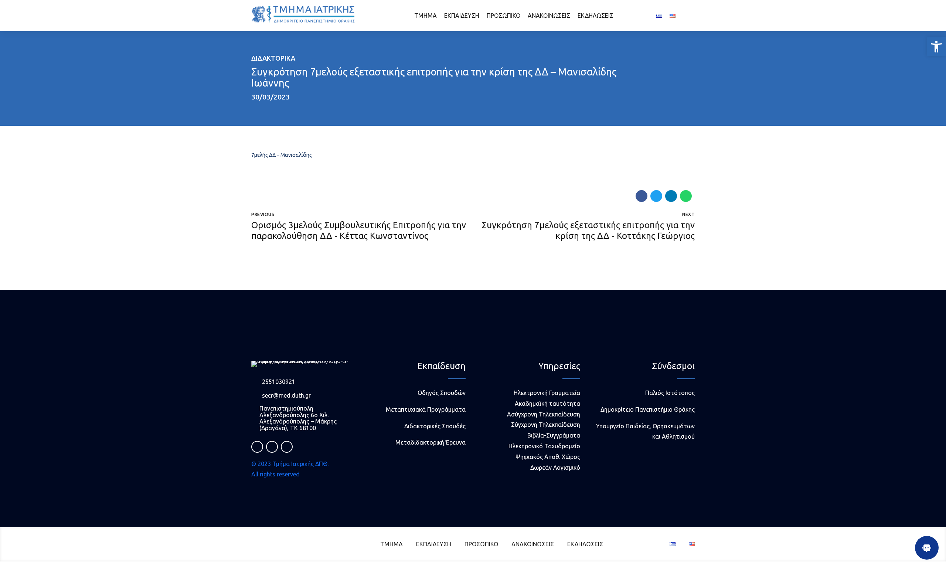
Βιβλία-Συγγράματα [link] (553, 435)
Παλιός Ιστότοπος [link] (670, 392)
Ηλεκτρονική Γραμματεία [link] (547, 392)
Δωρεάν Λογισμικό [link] (555, 467)
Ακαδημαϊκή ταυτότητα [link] (547, 403)
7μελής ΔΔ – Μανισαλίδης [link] (281, 155)
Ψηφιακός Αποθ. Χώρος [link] (547, 456)
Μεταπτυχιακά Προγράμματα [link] (426, 409)
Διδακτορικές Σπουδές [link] (435, 426)
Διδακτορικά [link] (273, 58)
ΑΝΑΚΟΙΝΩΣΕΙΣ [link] (549, 15)
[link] (936, 46)
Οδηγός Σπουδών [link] (442, 392)
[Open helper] (927, 548)
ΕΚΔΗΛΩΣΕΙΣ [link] (595, 15)
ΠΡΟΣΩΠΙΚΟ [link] (503, 15)
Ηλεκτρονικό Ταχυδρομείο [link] (544, 446)
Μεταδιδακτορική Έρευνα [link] (430, 442)
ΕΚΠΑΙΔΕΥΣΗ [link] (461, 15)
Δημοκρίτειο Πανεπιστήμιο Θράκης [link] (647, 409)
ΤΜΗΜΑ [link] (425, 15)
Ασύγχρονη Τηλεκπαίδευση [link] (543, 414)
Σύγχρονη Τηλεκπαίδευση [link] (545, 424)
